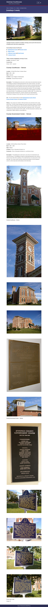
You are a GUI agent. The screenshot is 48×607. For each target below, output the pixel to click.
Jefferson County (12, 53)
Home (7, 8)
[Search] (40, 2)
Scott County (21, 53)
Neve (19, 605)
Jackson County (12, 54)
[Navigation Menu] (38, 3)
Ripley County (11, 51)
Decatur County (23, 49)
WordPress (28, 605)
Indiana (17, 8)
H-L (15, 8)
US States (11, 8)
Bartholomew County (13, 49)
